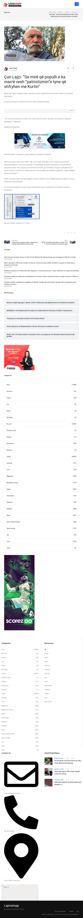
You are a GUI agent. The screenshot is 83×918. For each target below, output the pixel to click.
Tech (41, 541)
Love (41, 469)
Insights (71, 911)
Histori (41, 411)
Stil (41, 535)
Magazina (41, 476)
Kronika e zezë (41, 430)
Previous (14, 240)
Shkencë (41, 502)
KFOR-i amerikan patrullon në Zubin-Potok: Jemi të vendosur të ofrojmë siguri (55, 243)
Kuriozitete (41, 443)
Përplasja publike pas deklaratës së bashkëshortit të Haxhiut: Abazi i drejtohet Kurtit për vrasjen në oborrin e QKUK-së (41, 276)
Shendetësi (41, 496)
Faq (78, 911)
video (41, 548)
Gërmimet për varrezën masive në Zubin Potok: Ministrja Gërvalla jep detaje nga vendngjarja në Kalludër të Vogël (40, 257)
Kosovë (41, 424)
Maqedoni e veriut (41, 483)
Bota (41, 385)
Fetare (41, 398)
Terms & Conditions (60, 911)
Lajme (41, 456)
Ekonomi (41, 391)
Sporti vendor (41, 528)
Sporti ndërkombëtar (41, 522)
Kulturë (41, 437)
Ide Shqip (41, 417)
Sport (41, 515)
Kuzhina (41, 450)
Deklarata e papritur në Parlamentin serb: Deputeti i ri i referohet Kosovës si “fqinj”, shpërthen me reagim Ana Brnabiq (41, 271)
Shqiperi (41, 509)
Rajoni (41, 489)
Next (66, 240)
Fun (41, 404)
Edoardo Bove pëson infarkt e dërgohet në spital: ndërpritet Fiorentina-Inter (25, 243)
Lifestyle (41, 463)
